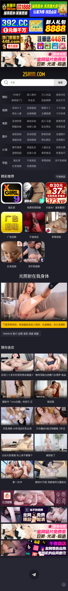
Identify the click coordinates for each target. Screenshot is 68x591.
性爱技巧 (60, 152)
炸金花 (31, 100)
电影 (4, 123)
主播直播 (46, 113)
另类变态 (60, 126)
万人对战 (46, 94)
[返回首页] (63, 584)
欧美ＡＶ (46, 107)
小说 (4, 149)
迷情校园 (16, 152)
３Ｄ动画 (60, 107)
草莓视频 (46, 160)
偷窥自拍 (16, 134)
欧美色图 (46, 134)
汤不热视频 (61, 160)
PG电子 (17, 94)
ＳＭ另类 (60, 113)
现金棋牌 (46, 100)
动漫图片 (60, 134)
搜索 (60, 82)
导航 (4, 163)
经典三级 (31, 126)
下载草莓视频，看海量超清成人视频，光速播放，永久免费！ (34, 324)
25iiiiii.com (34, 74)
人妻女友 (46, 147)
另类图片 (60, 139)
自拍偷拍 (31, 107)
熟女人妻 (16, 113)
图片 (4, 136)
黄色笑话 (46, 152)
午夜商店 (31, 160)
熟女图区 (46, 139)
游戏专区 (60, 94)
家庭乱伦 (31, 147)
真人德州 (31, 94)
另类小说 (31, 152)
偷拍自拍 (31, 121)
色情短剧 (31, 166)
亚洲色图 (31, 134)
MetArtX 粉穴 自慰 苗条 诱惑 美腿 (21, 333)
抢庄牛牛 (60, 100)
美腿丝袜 (16, 139)
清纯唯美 (31, 139)
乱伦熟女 (46, 126)
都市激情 (16, 147)
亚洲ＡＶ (16, 107)
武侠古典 (60, 147)
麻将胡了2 (17, 100)
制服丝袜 (16, 126)
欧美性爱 (60, 121)
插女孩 (16, 160)
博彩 (4, 97)
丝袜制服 (31, 113)
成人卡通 (46, 121)
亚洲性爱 (16, 121)
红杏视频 (16, 166)
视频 (4, 110)
